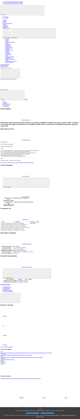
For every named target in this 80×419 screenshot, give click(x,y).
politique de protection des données (52, 415)
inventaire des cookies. (40, 416)
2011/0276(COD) (8, 146)
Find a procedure (3, 66)
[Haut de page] (10, 298)
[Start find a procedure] (10, 74)
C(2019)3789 (20, 282)
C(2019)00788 (32, 223)
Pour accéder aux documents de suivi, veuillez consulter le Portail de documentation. (17, 162)
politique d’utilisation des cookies (67, 415)
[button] (19, 373)
